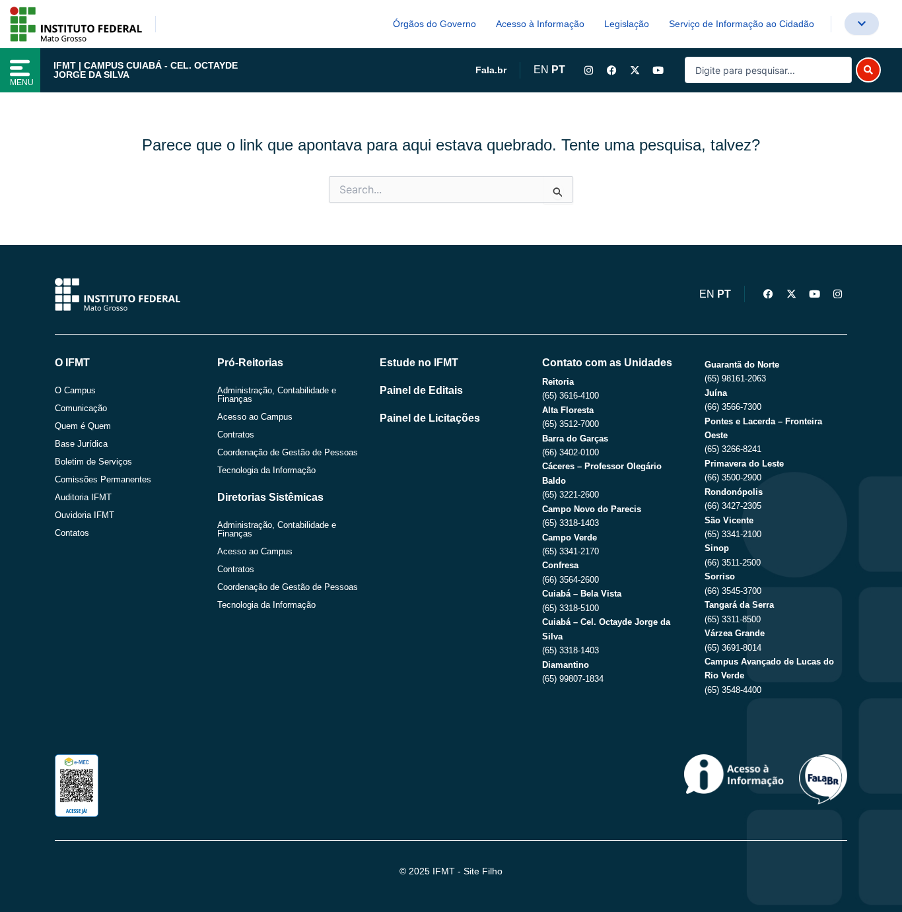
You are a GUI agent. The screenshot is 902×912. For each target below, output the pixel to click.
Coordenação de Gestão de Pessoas (287, 452)
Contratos (235, 435)
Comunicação (81, 408)
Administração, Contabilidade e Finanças (276, 394)
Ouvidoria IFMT (84, 515)
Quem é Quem (83, 426)
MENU (22, 82)
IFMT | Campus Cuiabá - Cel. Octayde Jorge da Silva (145, 70)
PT (558, 69)
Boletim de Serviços (93, 462)
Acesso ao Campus (255, 417)
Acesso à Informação (540, 23)
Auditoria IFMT (83, 497)
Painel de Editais (421, 390)
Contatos (72, 533)
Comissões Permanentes (103, 479)
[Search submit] (868, 69)
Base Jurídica (81, 444)
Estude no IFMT (419, 362)
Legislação (626, 23)
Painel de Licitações (430, 418)
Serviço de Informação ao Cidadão (741, 23)
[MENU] (20, 68)
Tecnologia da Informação (266, 470)
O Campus (75, 390)
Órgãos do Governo (434, 23)
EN (541, 69)
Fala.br (490, 70)
